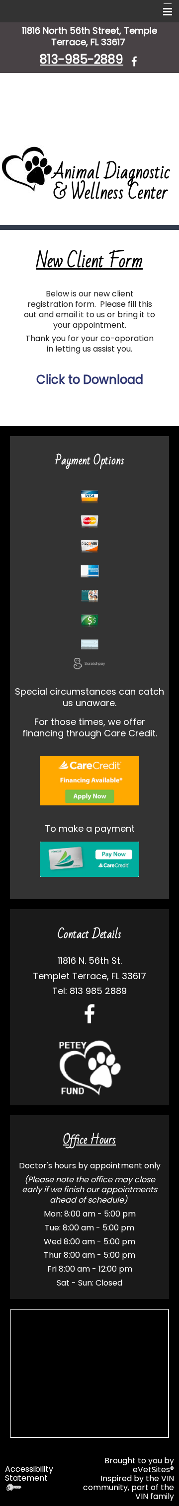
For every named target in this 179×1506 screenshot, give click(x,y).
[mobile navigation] (163, 11)
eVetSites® (153, 1469)
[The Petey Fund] (89, 1067)
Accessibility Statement (29, 1473)
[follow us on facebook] (134, 61)
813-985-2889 (81, 59)
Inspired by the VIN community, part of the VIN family (128, 1487)
